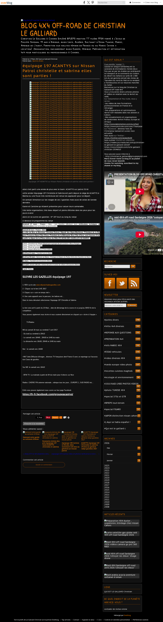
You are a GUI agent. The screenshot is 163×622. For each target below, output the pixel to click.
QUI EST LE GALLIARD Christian (118, 591)
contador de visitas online (115, 609)
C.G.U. (99, 620)
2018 (106, 482)
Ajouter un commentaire (44, 465)
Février (110, 454)
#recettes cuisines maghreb (118, 371)
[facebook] (84, 2)
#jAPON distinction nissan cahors (120, 415)
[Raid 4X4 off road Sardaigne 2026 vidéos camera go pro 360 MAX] (122, 546)
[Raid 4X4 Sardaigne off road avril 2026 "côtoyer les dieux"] (122, 567)
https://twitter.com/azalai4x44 (118, 138)
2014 (106, 492)
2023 (106, 470)
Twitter (122, 283)
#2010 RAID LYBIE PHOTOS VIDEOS (121, 383)
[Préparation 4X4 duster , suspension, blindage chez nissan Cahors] (122, 525)
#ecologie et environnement (118, 377)
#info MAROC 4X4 (113, 345)
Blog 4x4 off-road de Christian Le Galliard (73, 29)
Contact (76, 620)
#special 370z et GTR (115, 396)
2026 (106, 443)
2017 (106, 485)
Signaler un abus (88, 620)
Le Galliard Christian (33, 620)
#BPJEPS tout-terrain (114, 403)
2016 (106, 487)
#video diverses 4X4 (114, 358)
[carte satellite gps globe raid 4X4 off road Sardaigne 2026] (122, 534)
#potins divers (37, 61)
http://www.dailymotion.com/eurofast (121, 124)
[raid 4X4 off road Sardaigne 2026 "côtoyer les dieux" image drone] (122, 558)
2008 (106, 507)
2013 (106, 494)
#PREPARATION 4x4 (113, 339)
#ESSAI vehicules (112, 351)
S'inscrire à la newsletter (34, 424)
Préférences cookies (140, 620)
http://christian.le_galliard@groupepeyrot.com (126, 156)
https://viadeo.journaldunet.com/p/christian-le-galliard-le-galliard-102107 (124, 143)
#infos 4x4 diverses (114, 326)
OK (133, 266)
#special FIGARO (112, 409)
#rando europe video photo (118, 364)
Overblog (127, 615)
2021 (106, 475)
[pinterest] (92, 2)
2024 (106, 468)
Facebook (109, 283)
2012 (106, 497)
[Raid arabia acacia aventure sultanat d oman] (122, 577)
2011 (106, 499)
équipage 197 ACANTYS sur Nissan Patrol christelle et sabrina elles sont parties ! (59, 70)
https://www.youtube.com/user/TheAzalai (123, 126)
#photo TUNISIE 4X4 (114, 390)
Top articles (66, 620)
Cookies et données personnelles (117, 620)
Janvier (110, 460)
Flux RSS (134, 283)
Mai (108, 448)
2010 (106, 502)
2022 (106, 473)
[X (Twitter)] (88, 2)
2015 (106, 490)
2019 (106, 480)
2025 (106, 465)
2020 (106, 477)
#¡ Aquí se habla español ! (117, 422)
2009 (106, 504)
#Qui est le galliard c (115, 428)
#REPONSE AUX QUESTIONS (117, 332)
